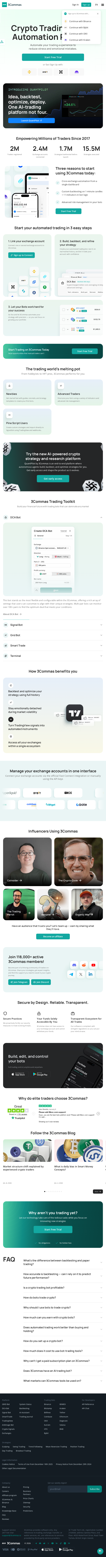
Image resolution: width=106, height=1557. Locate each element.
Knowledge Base (9, 1511)
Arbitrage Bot (8, 1425)
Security (26, 1506)
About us (6, 1487)
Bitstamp (48, 1408)
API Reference (88, 1404)
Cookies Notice (8, 1464)
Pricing (26, 1487)
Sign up (86, 4)
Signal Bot (6, 1412)
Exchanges (6, 1433)
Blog (4, 1506)
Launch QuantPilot (30, 120)
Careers (5, 1491)
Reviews (5, 1519)
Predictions (28, 1511)
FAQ (4, 1515)
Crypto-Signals (8, 1429)
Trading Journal (26, 1416)
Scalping (5, 1446)
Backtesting (24, 1408)
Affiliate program (9, 1495)
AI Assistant (24, 1412)
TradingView (7, 1421)
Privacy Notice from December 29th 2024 (73, 1464)
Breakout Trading (23, 1451)
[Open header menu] (102, 4)
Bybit (46, 1433)
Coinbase (48, 1416)
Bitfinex (47, 1412)
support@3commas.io (11, 1535)
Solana (62, 1425)
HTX (45, 1429)
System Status (25, 1404)
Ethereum (64, 1416)
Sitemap (26, 1502)
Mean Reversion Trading (56, 1446)
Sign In (75, 4)
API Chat (85, 1408)
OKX (46, 1421)
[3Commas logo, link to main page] (11, 4)
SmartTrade (7, 1416)
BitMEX (63, 1404)
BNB (61, 1429)
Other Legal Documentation (14, 1468)
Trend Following (35, 1446)
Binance (47, 1404)
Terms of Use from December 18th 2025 (35, 1464)
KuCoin (47, 1425)
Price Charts (28, 1498)
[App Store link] (18, 1074)
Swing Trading (19, 1446)
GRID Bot (6, 1404)
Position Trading (77, 1446)
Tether (62, 1412)
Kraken (63, 1408)
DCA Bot (5, 1408)
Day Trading (7, 1451)
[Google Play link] (40, 1074)
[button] (100, 1551)
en (96, 4)
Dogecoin (64, 1421)
